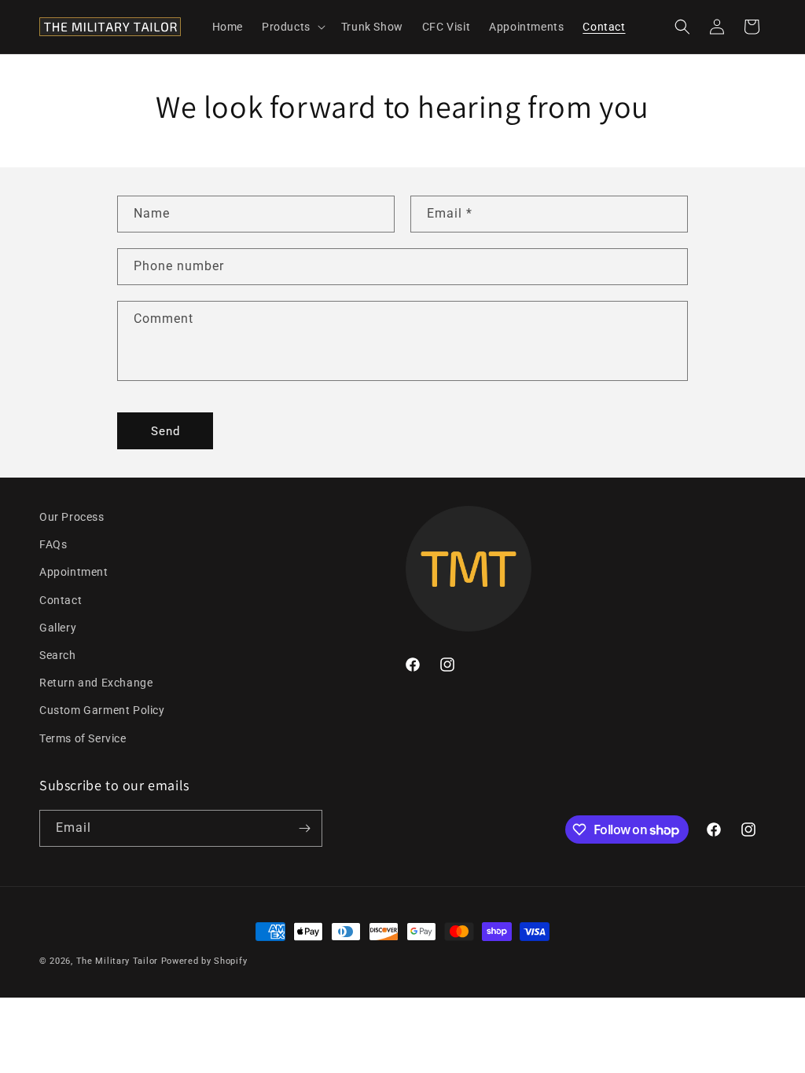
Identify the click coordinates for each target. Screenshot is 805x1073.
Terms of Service (83, 738)
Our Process (72, 517)
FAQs (53, 544)
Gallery (57, 627)
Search (57, 655)
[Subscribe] (304, 828)
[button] (292, 26)
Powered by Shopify (204, 961)
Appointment (73, 572)
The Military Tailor (117, 961)
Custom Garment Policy (102, 710)
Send (165, 431)
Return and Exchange (96, 682)
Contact (60, 600)
